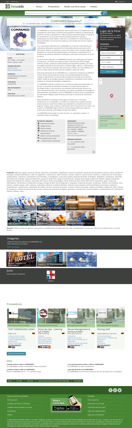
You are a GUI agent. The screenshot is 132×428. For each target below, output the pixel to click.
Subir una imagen (13, 247)
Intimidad (91, 396)
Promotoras (101, 343)
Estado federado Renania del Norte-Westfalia (53, 381)
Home (10, 381)
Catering (41, 336)
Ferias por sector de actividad (17, 396)
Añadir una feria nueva (74, 6)
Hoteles (93, 6)
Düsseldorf (77, 381)
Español (121, 1)
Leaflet (103, 113)
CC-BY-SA (123, 113)
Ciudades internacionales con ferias (19, 407)
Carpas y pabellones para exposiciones (17, 340)
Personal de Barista (44, 341)
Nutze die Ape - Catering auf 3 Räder (50, 330)
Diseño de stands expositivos (78, 343)
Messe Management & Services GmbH (79, 330)
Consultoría (71, 336)
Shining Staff (103, 329)
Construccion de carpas (16, 336)
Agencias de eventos (75, 338)
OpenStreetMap (113, 113)
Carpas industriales (15, 343)
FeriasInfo (16, 6)
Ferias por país (12, 400)
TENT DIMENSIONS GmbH (21, 329)
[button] (111, 96)
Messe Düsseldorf (106, 117)
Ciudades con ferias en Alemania (18, 404)
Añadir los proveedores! (16, 354)
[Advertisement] (66, 165)
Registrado (14, 1)
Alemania (30, 381)
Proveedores (54, 6)
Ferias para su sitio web (96, 404)
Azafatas (100, 341)
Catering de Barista (44, 343)
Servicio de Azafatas (104, 336)
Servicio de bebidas (44, 338)
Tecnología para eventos (16, 338)
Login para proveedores (96, 415)
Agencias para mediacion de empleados (77, 340)
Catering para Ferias (45, 340)
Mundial (19, 381)
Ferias (39, 6)
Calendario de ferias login (96, 407)
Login (7, 1)
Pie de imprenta (93, 400)
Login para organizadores (96, 411)
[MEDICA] (50, 275)
